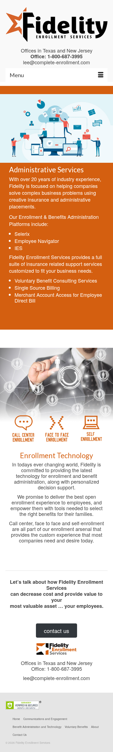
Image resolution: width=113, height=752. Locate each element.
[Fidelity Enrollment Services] (56, 24)
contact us (56, 631)
